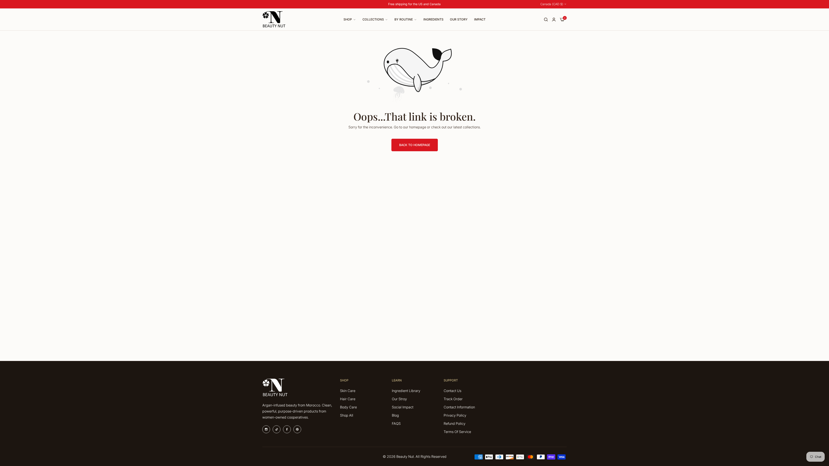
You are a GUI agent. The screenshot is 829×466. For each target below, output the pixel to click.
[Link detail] (266, 429)
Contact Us (452, 391)
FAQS (396, 423)
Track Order (453, 399)
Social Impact (402, 407)
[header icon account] (554, 19)
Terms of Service (457, 432)
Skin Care (347, 391)
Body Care (348, 407)
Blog (395, 415)
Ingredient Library (406, 391)
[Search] (546, 19)
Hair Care (347, 399)
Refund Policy (454, 423)
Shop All (346, 415)
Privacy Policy (455, 415)
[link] (349, 19)
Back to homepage (414, 145)
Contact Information (459, 407)
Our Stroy (399, 399)
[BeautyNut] (274, 19)
